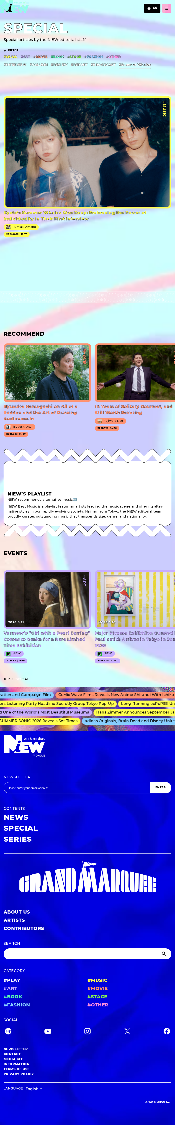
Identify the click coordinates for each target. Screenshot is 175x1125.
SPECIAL (21, 829)
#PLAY (12, 980)
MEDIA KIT (13, 1059)
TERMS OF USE (17, 1069)
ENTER (160, 787)
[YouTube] (47, 1032)
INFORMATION (16, 1064)
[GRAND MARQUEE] (87, 876)
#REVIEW (59, 65)
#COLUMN (39, 65)
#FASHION (93, 57)
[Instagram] (87, 1032)
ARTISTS (14, 920)
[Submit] (164, 953)
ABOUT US (17, 912)
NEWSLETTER (17, 777)
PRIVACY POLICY (19, 1074)
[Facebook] (166, 1032)
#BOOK (57, 57)
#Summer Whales (135, 65)
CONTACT (12, 1054)
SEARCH (12, 944)
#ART (25, 57)
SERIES (18, 839)
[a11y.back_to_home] (14, 7)
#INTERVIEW (15, 65)
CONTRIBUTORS (24, 929)
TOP (7, 679)
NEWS (16, 818)
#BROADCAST (103, 65)
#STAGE (74, 57)
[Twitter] (127, 1032)
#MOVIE (40, 57)
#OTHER (113, 57)
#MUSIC (11, 57)
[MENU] (166, 8)
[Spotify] (8, 1032)
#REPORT (79, 65)
